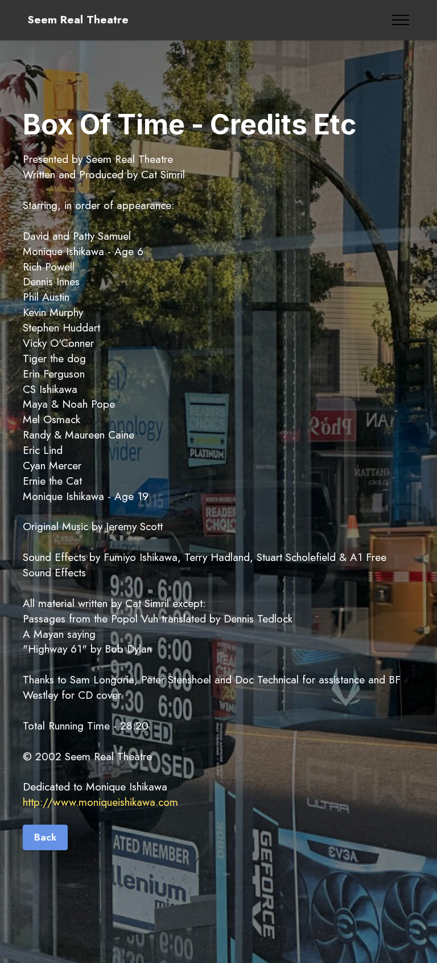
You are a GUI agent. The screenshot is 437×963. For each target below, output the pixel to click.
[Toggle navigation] (401, 20)
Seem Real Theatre (78, 19)
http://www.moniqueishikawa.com (100, 802)
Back (45, 837)
